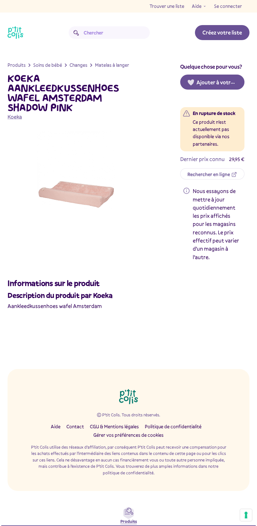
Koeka (15, 116)
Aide (197, 6)
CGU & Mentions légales (114, 426)
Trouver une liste (166, 6)
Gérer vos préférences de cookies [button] (128, 435)
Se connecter (228, 6)
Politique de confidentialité (173, 426)
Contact (75, 426)
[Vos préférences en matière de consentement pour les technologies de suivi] (246, 515)
